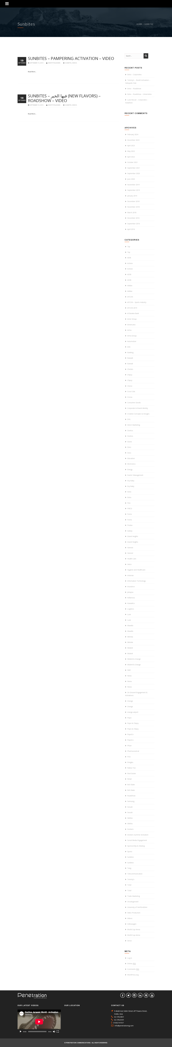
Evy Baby (130, 480)
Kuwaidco (131, 603)
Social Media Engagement (137, 840)
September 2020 (133, 173)
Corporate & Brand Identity (137, 408)
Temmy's (130, 879)
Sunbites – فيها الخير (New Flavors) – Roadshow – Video (64, 98)
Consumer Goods (134, 402)
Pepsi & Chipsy (133, 723)
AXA (128, 347)
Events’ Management (135, 475)
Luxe (129, 614)
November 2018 (133, 207)
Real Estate (131, 773)
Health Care (131, 559)
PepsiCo (130, 734)
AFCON (130, 297)
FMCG (129, 508)
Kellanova (131, 598)
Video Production (133, 913)
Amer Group (132, 319)
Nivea (129, 681)
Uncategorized (132, 901)
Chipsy (129, 375)
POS (129, 757)
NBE (129, 670)
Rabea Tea (131, 768)
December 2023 (133, 140)
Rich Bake (131, 784)
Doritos (130, 430)
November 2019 (133, 185)
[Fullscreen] (58, 1031)
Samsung (130, 801)
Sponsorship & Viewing (136, 846)
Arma (129, 330)
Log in (129, 958)
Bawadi (130, 358)
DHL (129, 419)
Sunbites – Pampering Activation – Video (71, 58)
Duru (129, 447)
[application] (39, 1022)
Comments (133, 969)
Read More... (32, 72)
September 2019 (133, 190)
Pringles (130, 762)
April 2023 (131, 145)
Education (131, 458)
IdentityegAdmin (54, 63)
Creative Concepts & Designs (138, 414)
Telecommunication (134, 874)
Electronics (131, 464)
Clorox (129, 386)
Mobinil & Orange (134, 659)
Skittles (130, 818)
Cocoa (129, 397)
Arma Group (132, 336)
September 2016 (133, 223)
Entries (131, 963)
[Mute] (54, 1031)
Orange (130, 701)
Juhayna (130, 592)
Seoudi (129, 807)
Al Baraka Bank (133, 313)
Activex (130, 263)
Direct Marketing (133, 425)
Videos (74, 63)
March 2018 (131, 212)
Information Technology (136, 581)
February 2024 (132, 134)
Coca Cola (131, 391)
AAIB (129, 258)
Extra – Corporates (134, 74)
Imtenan (130, 575)
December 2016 (133, 218)
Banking (130, 352)
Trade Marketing (133, 896)
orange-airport (132, 712)
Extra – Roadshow (134, 88)
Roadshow (131, 796)
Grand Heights (132, 536)
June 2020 (131, 179)
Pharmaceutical (133, 751)
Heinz (129, 564)
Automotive (131, 341)
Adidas (129, 285)
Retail (129, 779)
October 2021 (132, 162)
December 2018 (133, 201)
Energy (129, 469)
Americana (131, 324)
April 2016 (131, 229)
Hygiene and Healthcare (136, 570)
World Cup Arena (133, 929)
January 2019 (132, 196)
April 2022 (131, 157)
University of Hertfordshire (137, 907)
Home (139, 24)
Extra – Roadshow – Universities (139, 94)
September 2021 (133, 168)
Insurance (131, 586)
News (129, 676)
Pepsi (129, 718)
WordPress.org (133, 975)
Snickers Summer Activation (137, 835)
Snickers (130, 829)
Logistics (130, 609)
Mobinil (130, 648)
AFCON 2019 (132, 308)
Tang (129, 868)
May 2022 (131, 151)
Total (129, 885)
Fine (128, 503)
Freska (129, 525)
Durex (129, 442)
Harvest (130, 547)
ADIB (129, 274)
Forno (129, 514)
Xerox (129, 941)
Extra (129, 492)
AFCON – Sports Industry (136, 302)
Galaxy (129, 531)
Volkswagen (131, 924)
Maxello (130, 625)
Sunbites (68, 63)
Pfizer (129, 745)
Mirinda (130, 637)
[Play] (20, 1031)
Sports (129, 851)
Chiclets (130, 369)
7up (128, 246)
